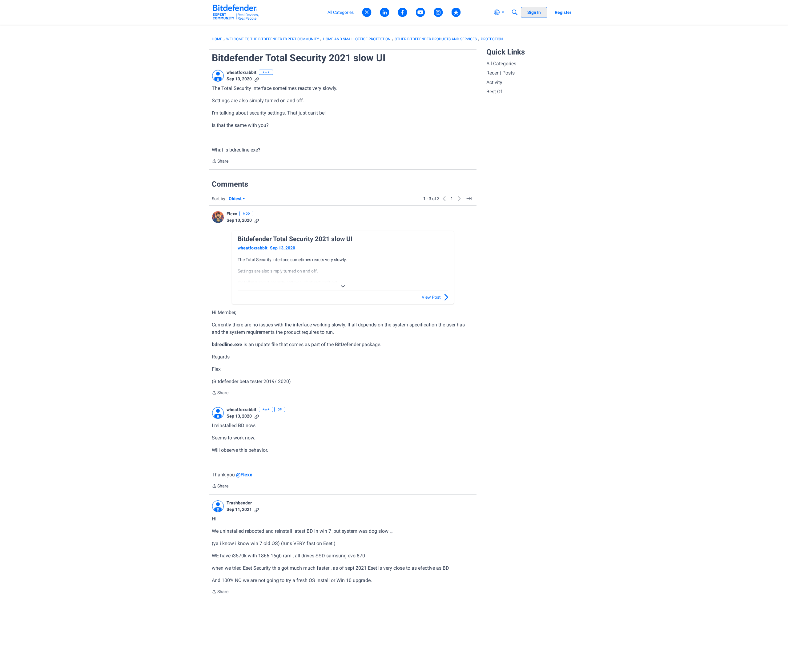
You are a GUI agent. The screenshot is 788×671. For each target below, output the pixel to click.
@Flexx (244, 475)
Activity (494, 82)
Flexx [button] (232, 213)
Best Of (494, 92)
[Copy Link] (256, 79)
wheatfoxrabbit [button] (241, 72)
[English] (235, 12)
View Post (431, 297)
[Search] (514, 12)
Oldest (235, 199)
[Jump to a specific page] (469, 199)
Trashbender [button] (239, 502)
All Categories (501, 64)
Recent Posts (500, 73)
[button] (218, 76)
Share (220, 162)
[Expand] (343, 286)
